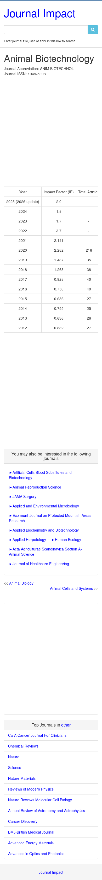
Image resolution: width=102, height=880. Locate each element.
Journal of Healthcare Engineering (41, 563)
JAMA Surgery (24, 496)
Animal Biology (21, 583)
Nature (13, 756)
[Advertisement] (51, 130)
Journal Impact (40, 12)
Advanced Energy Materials (31, 842)
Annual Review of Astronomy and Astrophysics (46, 810)
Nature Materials (22, 778)
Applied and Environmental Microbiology (46, 505)
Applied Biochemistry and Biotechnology (46, 530)
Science (14, 767)
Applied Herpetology (29, 539)
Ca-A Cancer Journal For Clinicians (37, 735)
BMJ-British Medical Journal (31, 832)
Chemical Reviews (23, 746)
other (66, 725)
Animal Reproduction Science (37, 487)
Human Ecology (68, 539)
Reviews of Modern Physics (31, 789)
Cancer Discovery (22, 821)
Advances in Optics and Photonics (36, 853)
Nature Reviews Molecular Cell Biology (40, 799)
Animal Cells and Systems (71, 588)
